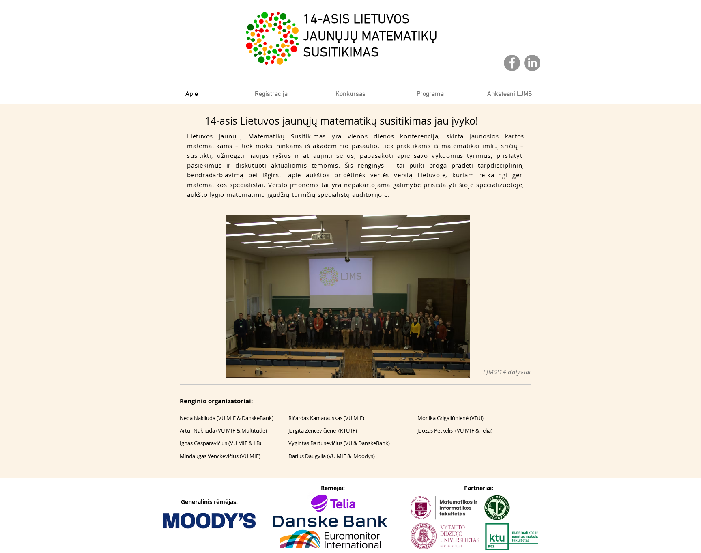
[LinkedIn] (532, 63)
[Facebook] (512, 63)
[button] (509, 94)
